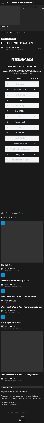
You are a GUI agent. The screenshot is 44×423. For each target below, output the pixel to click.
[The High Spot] (10, 15)
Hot (3, 223)
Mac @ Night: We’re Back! (11, 322)
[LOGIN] (41, 2)
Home (22, 416)
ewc (14, 218)
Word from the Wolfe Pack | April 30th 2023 (18, 296)
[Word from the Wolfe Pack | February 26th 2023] (22, 351)
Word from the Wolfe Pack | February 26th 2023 (20, 374)
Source (22, 213)
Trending (3, 317)
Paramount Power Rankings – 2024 (30, 7)
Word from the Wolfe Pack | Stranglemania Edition (21, 307)
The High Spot (5, 27)
